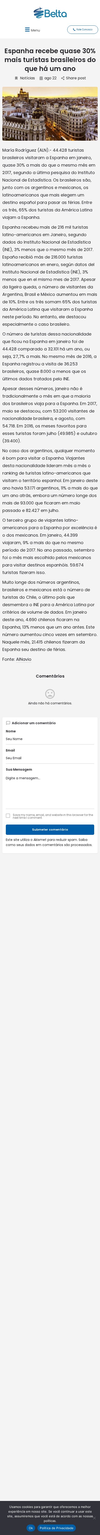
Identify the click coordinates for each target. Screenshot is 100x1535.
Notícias (27, 78)
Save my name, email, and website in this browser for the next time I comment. (53, 816)
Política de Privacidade (56, 1528)
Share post (76, 78)
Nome (11, 731)
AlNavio (23, 659)
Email (10, 750)
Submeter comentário (50, 829)
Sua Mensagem (19, 769)
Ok (31, 1528)
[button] (32, 29)
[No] (94, 1518)
